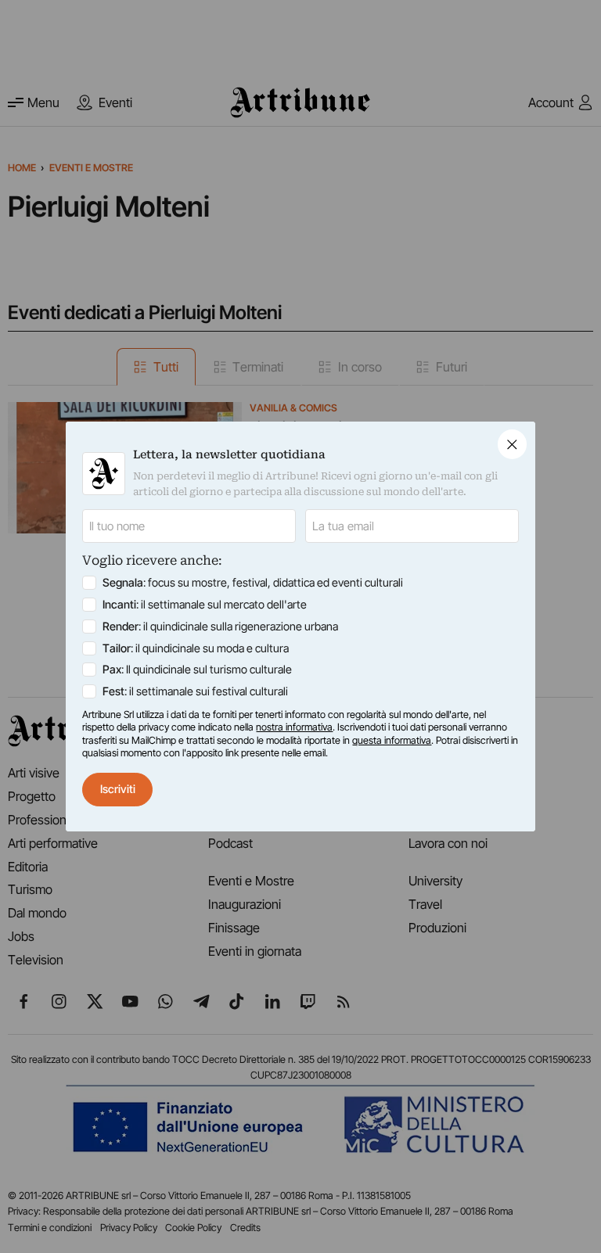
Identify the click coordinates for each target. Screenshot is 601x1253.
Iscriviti (117, 788)
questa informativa (391, 740)
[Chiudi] (512, 443)
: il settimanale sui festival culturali (195, 691)
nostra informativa (294, 727)
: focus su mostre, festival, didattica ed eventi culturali (253, 582)
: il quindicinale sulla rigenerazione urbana (220, 626)
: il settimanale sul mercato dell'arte (205, 604)
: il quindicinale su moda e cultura (196, 648)
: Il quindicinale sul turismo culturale (197, 669)
